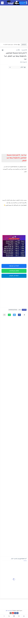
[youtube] (13, 613)
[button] (19, 315)
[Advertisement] (14, 27)
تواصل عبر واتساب (14, 270)
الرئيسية (23, 50)
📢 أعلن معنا (22, 3)
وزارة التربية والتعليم (13, 309)
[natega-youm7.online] (11, 613)
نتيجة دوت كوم (9, 610)
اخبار (17, 50)
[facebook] (17, 613)
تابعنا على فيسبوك (14, 266)
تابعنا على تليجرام (14, 275)
